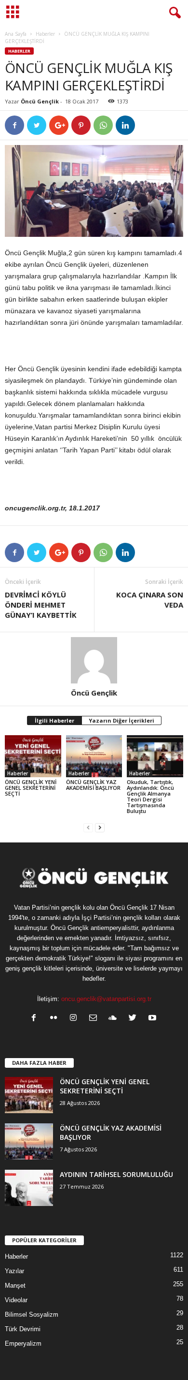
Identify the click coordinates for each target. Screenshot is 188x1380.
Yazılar (14, 1271)
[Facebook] (36, 1018)
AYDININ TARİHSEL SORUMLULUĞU (116, 1174)
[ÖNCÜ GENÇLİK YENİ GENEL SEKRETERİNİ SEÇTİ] (33, 756)
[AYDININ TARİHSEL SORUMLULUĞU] (29, 1188)
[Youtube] (153, 1018)
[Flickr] (56, 1018)
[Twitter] (135, 1018)
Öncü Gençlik (40, 101)
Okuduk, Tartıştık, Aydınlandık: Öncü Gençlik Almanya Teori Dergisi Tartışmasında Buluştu (150, 796)
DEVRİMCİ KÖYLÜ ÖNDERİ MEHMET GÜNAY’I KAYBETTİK (41, 605)
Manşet (15, 1285)
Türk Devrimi (22, 1329)
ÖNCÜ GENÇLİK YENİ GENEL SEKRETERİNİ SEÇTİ (30, 787)
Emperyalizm (23, 1343)
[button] (173, 13)
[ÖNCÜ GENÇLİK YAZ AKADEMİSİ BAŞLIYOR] (94, 756)
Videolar (16, 1300)
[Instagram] (75, 1018)
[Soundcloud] (115, 1018)
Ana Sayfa (16, 33)
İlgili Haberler (54, 720)
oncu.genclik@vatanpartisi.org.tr (106, 998)
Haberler (45, 33)
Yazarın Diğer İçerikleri (121, 720)
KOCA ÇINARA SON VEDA (149, 600)
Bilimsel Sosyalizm (31, 1314)
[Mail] (95, 1018)
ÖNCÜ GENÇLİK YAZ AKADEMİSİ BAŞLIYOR (93, 784)
